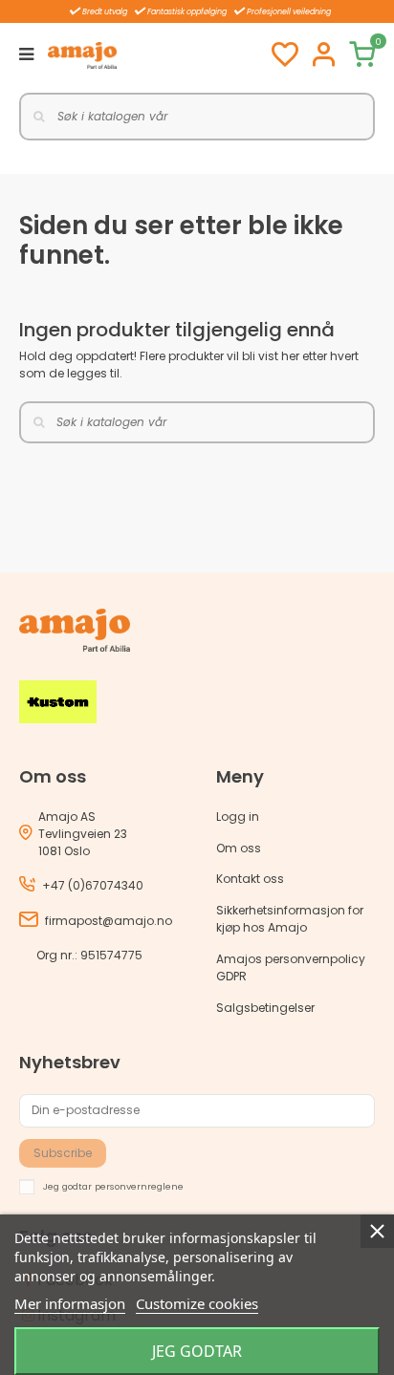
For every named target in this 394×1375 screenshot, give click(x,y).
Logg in (237, 816)
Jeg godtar (197, 1351)
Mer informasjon (69, 1303)
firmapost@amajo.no (108, 921)
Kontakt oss (250, 878)
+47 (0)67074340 (92, 885)
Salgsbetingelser (265, 1007)
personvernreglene (139, 1185)
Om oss (238, 848)
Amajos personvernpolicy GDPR (290, 967)
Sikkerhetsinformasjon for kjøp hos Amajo (289, 918)
